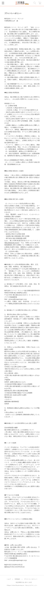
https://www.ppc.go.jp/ (12, 243)
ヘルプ (9, 579)
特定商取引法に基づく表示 (24, 582)
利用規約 (17, 579)
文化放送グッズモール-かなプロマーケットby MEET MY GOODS (22, 3)
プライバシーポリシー (30, 579)
